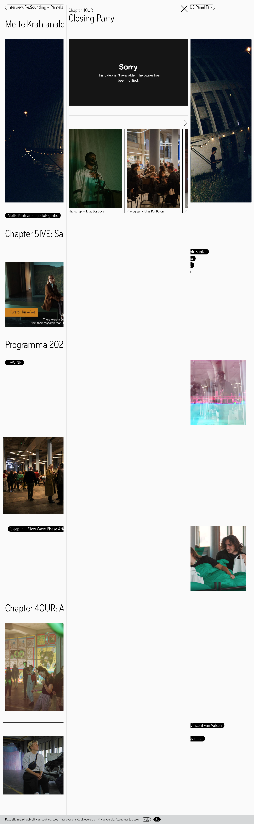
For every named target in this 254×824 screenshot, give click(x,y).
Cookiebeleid (85, 819)
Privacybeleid (106, 819)
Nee (146, 819)
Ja (157, 819)
